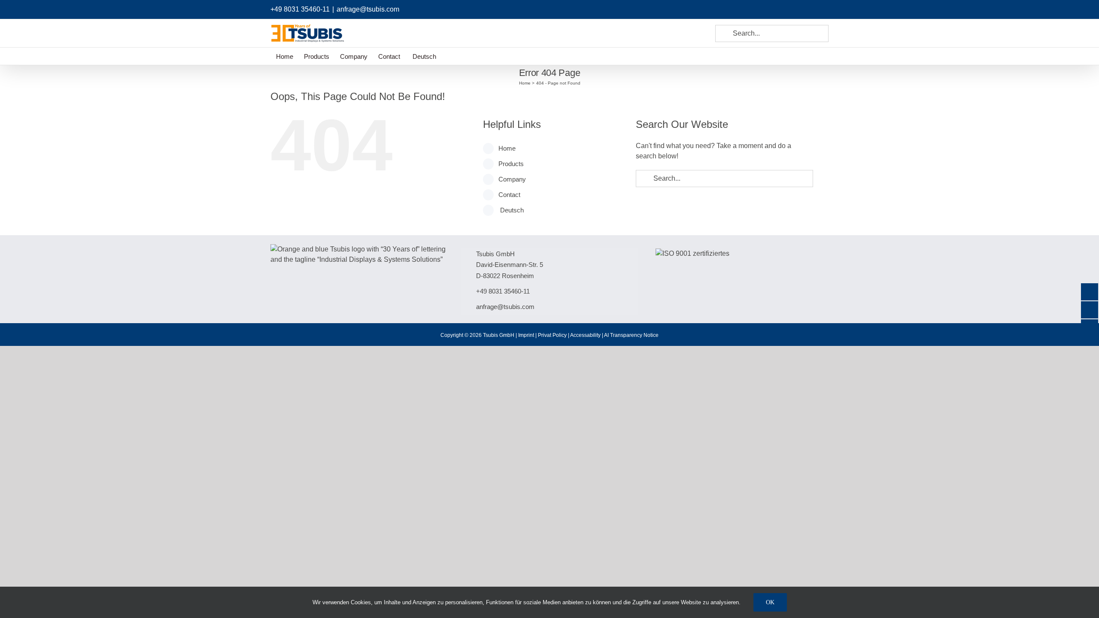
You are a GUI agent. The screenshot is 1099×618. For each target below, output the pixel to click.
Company (512, 179)
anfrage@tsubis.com (368, 9)
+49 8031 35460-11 (300, 9)
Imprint (526, 335)
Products (511, 163)
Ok (770, 602)
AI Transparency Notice (631, 335)
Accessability (585, 335)
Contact (509, 194)
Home (507, 148)
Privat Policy (552, 335)
